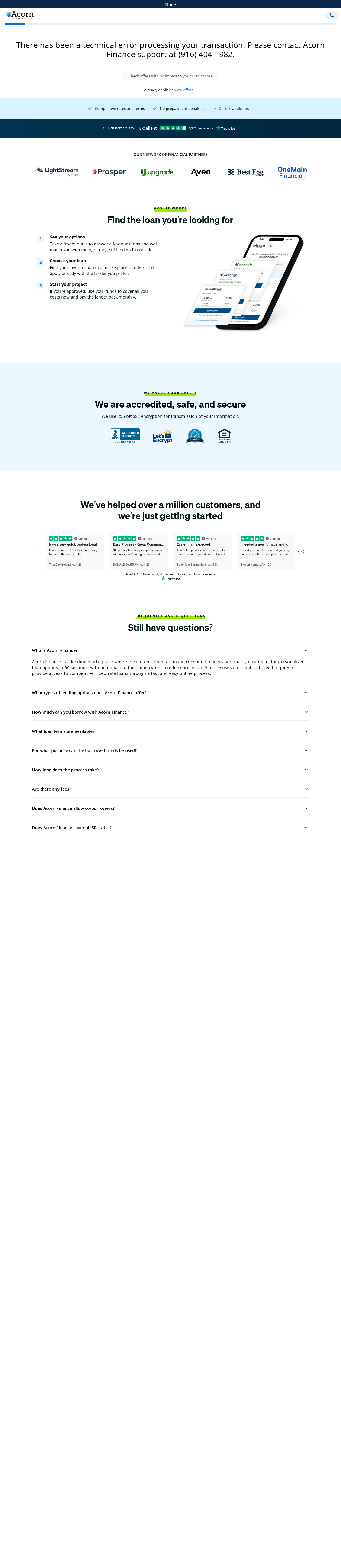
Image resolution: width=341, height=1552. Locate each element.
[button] (170, 650)
